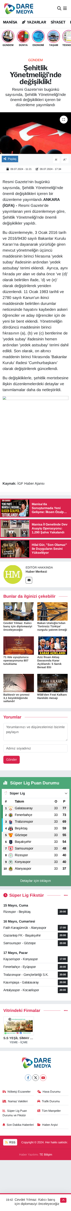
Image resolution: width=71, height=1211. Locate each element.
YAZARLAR (36, 22)
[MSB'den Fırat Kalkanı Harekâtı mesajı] (52, 683)
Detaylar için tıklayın (35, 881)
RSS (11, 1142)
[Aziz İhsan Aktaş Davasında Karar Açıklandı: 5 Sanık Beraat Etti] (52, 645)
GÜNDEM (35, 60)
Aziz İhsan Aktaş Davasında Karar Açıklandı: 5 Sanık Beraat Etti (49, 662)
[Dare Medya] (18, 8)
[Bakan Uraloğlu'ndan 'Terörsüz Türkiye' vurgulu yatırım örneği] (52, 611)
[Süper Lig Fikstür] (66, 895)
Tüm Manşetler (51, 1110)
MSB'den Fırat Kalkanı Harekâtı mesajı (52, 696)
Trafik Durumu (51, 1101)
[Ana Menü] (65, 8)
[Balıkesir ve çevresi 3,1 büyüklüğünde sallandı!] (18, 683)
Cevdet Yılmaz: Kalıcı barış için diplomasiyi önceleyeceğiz (17, 626)
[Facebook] (28, 1077)
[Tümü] (66, 1010)
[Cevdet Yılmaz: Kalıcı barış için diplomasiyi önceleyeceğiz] (18, 611)
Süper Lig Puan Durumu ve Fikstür (15, 1113)
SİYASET (58, 22)
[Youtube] (43, 1077)
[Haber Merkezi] (12, 574)
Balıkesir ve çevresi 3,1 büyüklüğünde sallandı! (16, 698)
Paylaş (12, 158)
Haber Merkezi (36, 571)
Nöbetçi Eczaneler (19, 1091)
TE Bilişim (45, 1154)
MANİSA (10, 22)
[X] (35, 1077)
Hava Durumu (51, 1091)
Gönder (11, 759)
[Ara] (59, 8)
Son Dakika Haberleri (20, 1124)
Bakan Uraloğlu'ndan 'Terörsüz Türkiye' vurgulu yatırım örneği (52, 626)
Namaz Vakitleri (18, 1101)
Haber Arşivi (50, 1124)
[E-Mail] (29, 580)
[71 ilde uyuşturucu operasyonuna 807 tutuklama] (18, 645)
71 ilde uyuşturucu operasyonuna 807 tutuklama (16, 660)
